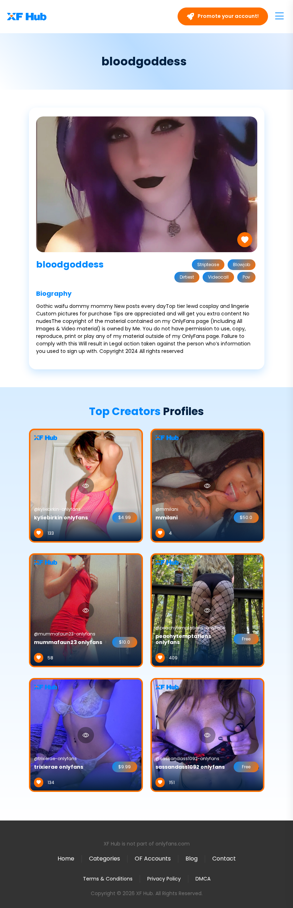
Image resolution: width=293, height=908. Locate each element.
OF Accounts (153, 858)
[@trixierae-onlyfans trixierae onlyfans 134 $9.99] (85, 734)
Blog (191, 858)
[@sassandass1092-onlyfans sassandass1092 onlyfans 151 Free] (207, 734)
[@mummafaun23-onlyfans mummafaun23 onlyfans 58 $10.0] (85, 610)
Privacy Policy (164, 878)
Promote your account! (228, 16)
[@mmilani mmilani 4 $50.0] (207, 485)
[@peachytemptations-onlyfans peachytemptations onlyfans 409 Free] (207, 610)
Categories (104, 858)
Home (66, 858)
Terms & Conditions (108, 878)
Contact (224, 858)
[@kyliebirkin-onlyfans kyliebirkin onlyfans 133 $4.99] (85, 485)
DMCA (202, 879)
